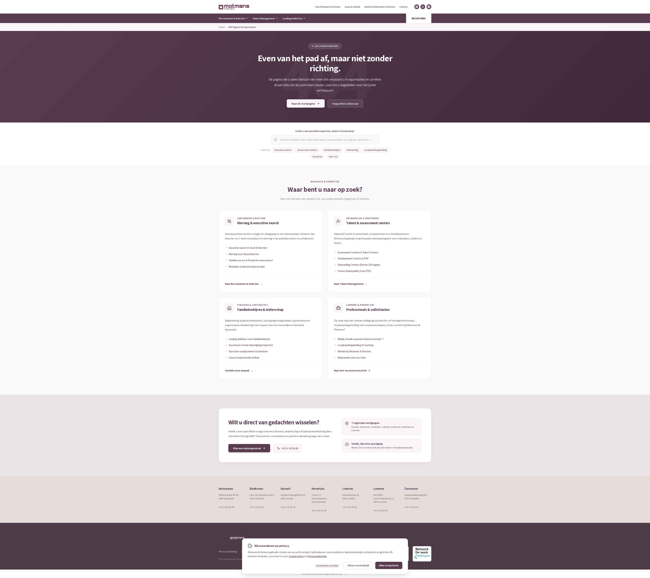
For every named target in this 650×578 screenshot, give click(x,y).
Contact (403, 6)
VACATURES (418, 18)
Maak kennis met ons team (352, 357)
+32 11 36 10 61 (380, 510)
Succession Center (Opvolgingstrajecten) (251, 345)
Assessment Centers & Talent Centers (358, 252)
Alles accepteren (388, 565)
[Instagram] (422, 6)
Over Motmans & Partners (328, 6)
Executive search (283, 149)
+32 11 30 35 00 (257, 507)
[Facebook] (429, 6)
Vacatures (317, 156)
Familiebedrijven (332, 149)
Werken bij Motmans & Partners (379, 6)
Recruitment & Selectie (233, 18)
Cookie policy (296, 556)
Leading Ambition (294, 18)
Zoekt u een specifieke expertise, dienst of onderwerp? (325, 131)
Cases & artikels (352, 6)
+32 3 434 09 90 (226, 507)
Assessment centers (307, 149)
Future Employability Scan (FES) (354, 271)
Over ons (333, 156)
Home (222, 27)
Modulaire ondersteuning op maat (247, 266)
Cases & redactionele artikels (244, 357)
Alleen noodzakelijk (358, 565)
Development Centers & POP (353, 258)
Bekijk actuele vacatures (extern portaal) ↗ (361, 339)
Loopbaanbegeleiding (376, 149)
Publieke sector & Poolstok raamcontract (251, 260)
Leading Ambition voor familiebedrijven (249, 339)
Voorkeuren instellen (327, 565)
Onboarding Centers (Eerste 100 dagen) (359, 264)
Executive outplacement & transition (248, 351)
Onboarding (352, 149)
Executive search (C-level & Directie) (248, 247)
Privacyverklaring (228, 551)
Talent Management (265, 18)
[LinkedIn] (416, 6)
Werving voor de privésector (244, 254)
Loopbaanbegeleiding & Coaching (355, 345)
